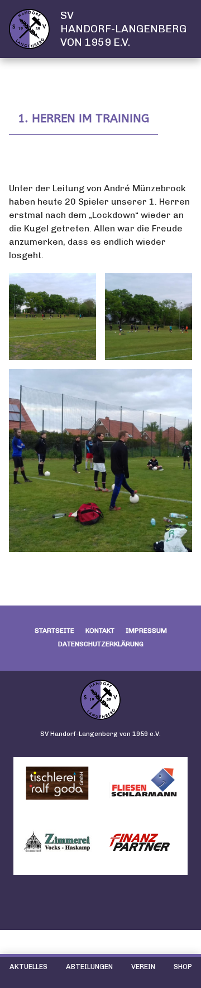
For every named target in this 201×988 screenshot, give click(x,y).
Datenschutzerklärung (100, 644)
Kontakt (99, 631)
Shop (183, 966)
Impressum (146, 631)
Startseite (54, 631)
